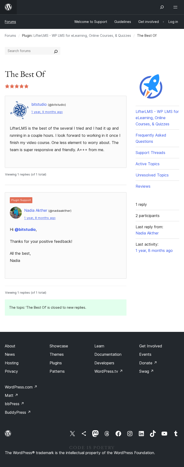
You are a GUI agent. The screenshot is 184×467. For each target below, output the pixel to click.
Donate (148, 363)
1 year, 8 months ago (40, 218)
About (10, 346)
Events (145, 354)
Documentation (107, 354)
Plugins (56, 363)
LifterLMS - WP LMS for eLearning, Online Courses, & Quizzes (82, 35)
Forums (10, 22)
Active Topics (148, 163)
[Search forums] (55, 51)
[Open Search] (162, 7)
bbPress (14, 403)
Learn (99, 346)
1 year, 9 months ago (47, 112)
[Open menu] (176, 7)
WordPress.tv (108, 371)
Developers (104, 363)
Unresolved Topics (152, 175)
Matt (11, 395)
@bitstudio (25, 229)
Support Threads (150, 152)
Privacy (11, 371)
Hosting (11, 363)
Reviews (143, 186)
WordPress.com (21, 387)
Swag (146, 371)
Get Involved (150, 346)
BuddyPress (18, 412)
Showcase (59, 346)
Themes (57, 354)
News (10, 354)
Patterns (57, 371)
